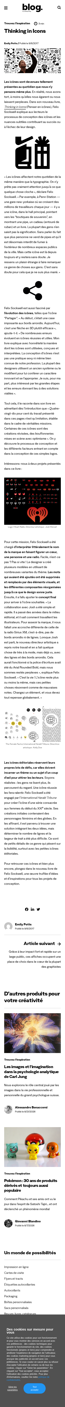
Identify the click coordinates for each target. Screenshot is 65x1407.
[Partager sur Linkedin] (32, 909)
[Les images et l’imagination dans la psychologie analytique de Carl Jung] (32, 1033)
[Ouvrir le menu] (6, 8)
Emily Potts (10, 43)
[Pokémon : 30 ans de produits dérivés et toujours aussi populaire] (32, 1147)
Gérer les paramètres (12, 1388)
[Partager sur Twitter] (38, 909)
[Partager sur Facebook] (26, 909)
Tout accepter (34, 1388)
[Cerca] (59, 8)
